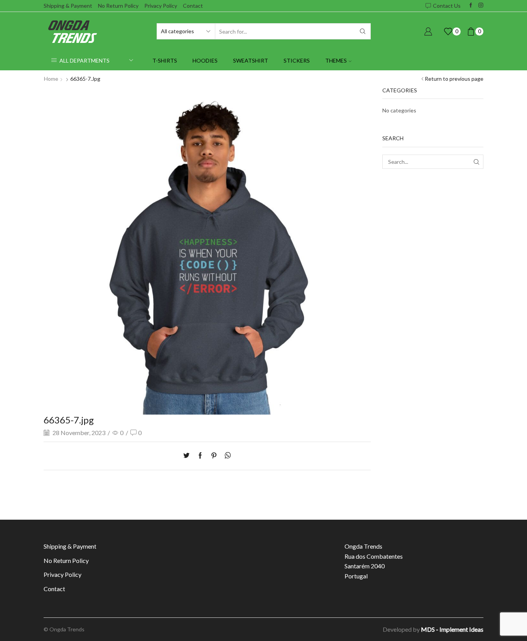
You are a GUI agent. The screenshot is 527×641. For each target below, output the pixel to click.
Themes (336, 60)
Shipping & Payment (68, 5)
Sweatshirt (250, 60)
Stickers (297, 60)
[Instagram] (480, 6)
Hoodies (205, 60)
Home (51, 78)
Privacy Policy (160, 5)
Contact (193, 5)
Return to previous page (454, 78)
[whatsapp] (226, 456)
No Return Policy (118, 5)
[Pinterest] (214, 456)
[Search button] (362, 31)
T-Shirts (164, 60)
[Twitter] (188, 456)
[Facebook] (470, 6)
